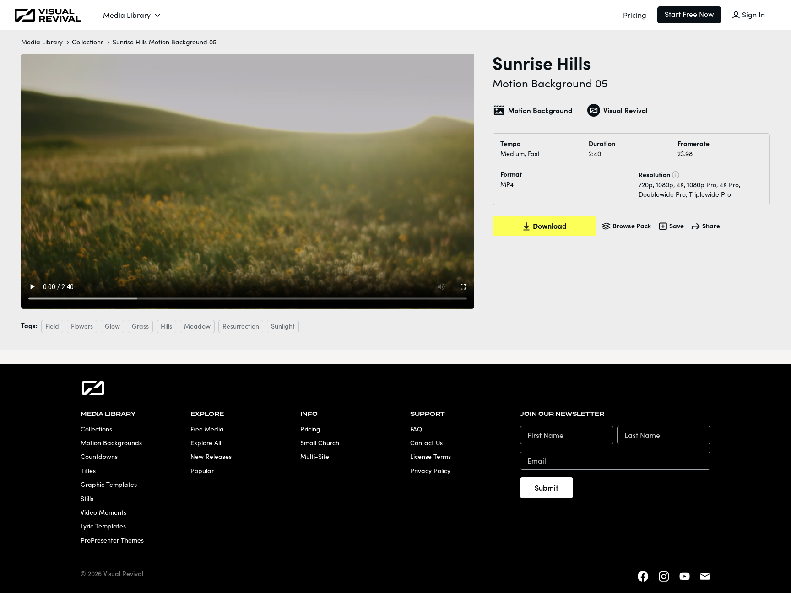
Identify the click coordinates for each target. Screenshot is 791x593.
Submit (546, 487)
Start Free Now (689, 14)
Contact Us (426, 442)
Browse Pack (631, 225)
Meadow (197, 326)
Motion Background (540, 110)
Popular (202, 470)
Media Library (127, 15)
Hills (166, 326)
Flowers (82, 326)
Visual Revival (625, 110)
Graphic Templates (109, 484)
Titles (88, 470)
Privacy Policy (430, 470)
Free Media (207, 429)
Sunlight (283, 326)
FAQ (416, 429)
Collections (87, 42)
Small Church (319, 442)
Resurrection (240, 326)
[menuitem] (132, 15)
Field (52, 326)
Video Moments (103, 512)
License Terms (430, 456)
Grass (140, 326)
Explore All (205, 442)
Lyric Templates (103, 526)
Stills (87, 498)
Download (550, 226)
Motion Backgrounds (111, 442)
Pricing (634, 15)
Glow (112, 326)
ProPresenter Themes (112, 540)
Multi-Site (314, 456)
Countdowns (99, 456)
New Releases (211, 456)
